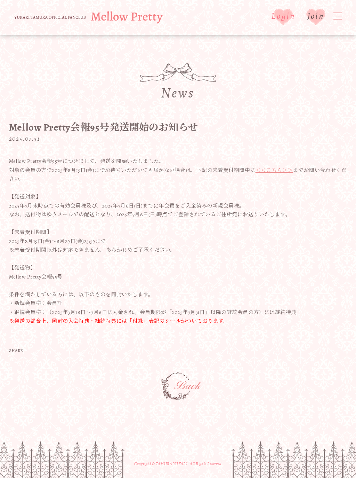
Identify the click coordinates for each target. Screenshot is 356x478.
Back (181, 386)
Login (283, 16)
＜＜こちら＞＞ (274, 170)
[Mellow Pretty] (88, 17)
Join (315, 16)
